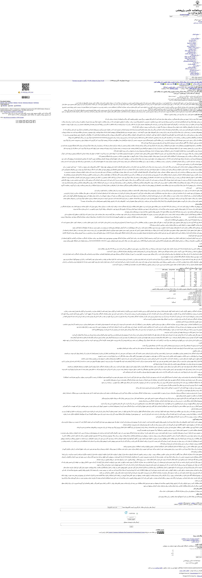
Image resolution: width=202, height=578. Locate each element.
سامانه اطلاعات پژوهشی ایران (191, 540)
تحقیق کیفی (190, 87)
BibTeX (2, 102)
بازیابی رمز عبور (197, 22)
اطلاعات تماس (192, 67)
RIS (6, 102)
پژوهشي (193, 503)
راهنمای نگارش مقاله (190, 56)
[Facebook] (34, 121)
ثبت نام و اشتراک (194, 70)
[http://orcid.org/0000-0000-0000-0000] (177, 84)
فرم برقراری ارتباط (190, 68)
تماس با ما (196, 65)
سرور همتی (169, 84)
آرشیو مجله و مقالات (193, 47)
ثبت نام (200, 21)
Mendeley (4, 105)
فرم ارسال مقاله (191, 59)
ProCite (20, 102)
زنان (185, 87)
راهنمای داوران (192, 64)
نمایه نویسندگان (192, 52)
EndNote (10, 102)
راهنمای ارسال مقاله (190, 58)
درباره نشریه (192, 41)
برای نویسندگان (195, 55)
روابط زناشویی (172, 87)
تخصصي (180, 503)
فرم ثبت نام (192, 71)
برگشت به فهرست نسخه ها (80, 80)
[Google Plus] (20, 121)
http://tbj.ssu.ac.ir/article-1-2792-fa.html (13, 111)
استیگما (165, 87)
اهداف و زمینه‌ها (191, 43)
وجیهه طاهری (182, 84)
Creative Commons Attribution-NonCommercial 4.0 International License (126, 532)
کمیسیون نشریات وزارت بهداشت (190, 538)
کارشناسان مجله (191, 46)
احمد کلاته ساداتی (197, 84)
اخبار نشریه (193, 44)
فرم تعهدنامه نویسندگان (189, 61)
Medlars (15, 102)
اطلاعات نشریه (195, 38)
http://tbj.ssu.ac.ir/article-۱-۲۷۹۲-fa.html (14, 117)
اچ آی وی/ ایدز (180, 87)
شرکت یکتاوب (195, 541)
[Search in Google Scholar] (189, 84)
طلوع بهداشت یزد (157, 568)
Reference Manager (28, 102)
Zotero (11, 105)
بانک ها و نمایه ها (194, 74)
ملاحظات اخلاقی (194, 73)
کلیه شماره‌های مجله (190, 50)
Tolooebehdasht (194, 573)
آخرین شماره (192, 49)
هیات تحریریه (192, 40)
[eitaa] (17, 121)
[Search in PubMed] (187, 84)
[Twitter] (30, 121)
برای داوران (196, 62)
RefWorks (36, 102)
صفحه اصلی (195, 34)
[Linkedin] (24, 121)
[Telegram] (27, 121)
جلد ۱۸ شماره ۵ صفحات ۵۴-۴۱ (96, 80)
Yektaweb (199, 576)
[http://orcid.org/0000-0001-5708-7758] (191, 84)
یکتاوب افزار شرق (184, 570)
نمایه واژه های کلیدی (190, 53)
